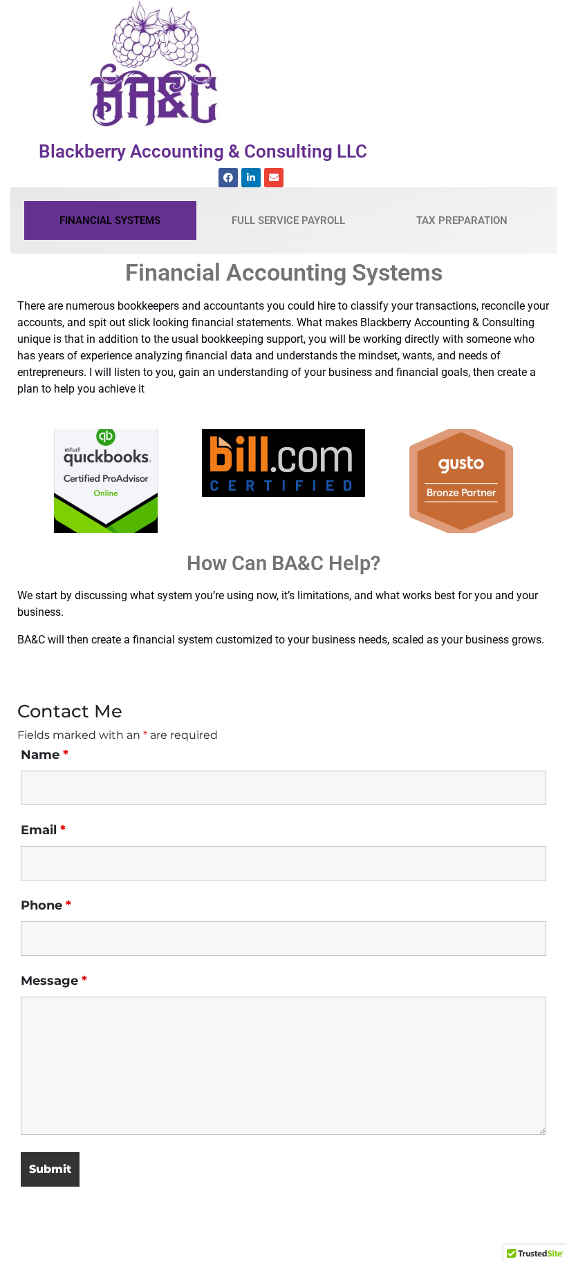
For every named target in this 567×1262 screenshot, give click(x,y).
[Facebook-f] (228, 177)
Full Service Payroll (288, 220)
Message (54, 981)
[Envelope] (274, 177)
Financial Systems (109, 220)
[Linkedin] (251, 177)
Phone (46, 905)
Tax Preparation (462, 220)
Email (43, 830)
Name (44, 755)
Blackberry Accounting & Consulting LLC (203, 151)
